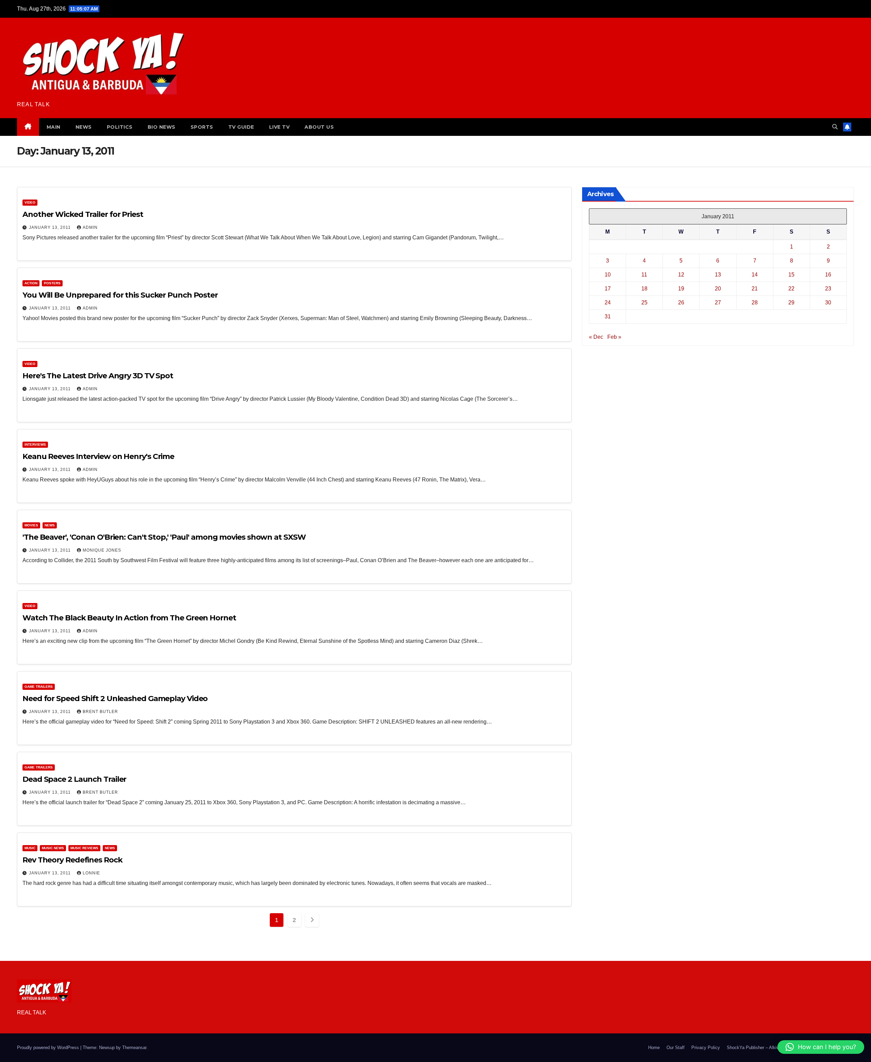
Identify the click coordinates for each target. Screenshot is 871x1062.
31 (608, 316)
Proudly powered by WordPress (48, 1047)
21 (755, 288)
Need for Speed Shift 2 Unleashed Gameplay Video (115, 698)
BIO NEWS (162, 127)
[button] (835, 127)
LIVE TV (279, 127)
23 (828, 288)
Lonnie (91, 873)
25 (644, 302)
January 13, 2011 (50, 227)
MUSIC (29, 848)
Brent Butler (100, 711)
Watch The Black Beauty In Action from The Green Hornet (129, 617)
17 (608, 288)
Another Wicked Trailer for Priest (82, 214)
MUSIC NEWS (53, 848)
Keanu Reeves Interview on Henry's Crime (98, 456)
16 (828, 275)
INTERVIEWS (35, 444)
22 (791, 288)
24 (608, 302)
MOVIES (31, 525)
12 (681, 275)
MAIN (54, 127)
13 (718, 275)
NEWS (84, 127)
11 (644, 275)
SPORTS (202, 127)
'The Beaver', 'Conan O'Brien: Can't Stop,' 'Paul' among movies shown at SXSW (164, 537)
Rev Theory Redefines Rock (72, 860)
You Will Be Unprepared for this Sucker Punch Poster (120, 295)
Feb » (614, 337)
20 (718, 288)
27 (718, 302)
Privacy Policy (705, 1047)
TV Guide (241, 127)
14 (755, 275)
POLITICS (120, 127)
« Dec (596, 337)
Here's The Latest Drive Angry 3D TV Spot (97, 375)
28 (755, 302)
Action (30, 283)
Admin (90, 227)
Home (654, 1047)
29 (791, 302)
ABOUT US (319, 127)
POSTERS (52, 283)
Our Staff (676, 1047)
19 (681, 288)
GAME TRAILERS (38, 686)
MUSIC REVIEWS (84, 848)
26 (681, 302)
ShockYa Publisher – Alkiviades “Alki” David (770, 1047)
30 (828, 302)
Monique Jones (102, 550)
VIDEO (29, 202)
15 (791, 275)
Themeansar (134, 1047)
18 (644, 288)
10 (608, 275)
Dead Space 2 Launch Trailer (74, 779)
